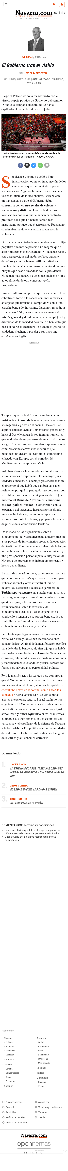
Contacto (10, 1107)
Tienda (41, 1117)
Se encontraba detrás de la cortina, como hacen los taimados (32, 690)
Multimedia (42, 1077)
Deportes (41, 1038)
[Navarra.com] (34, 13)
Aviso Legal (44, 1102)
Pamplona (9, 1059)
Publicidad (11, 1112)
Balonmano (43, 1054)
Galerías (42, 1082)
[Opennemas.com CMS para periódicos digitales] (34, 1147)
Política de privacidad (17, 1122)
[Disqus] (33, 889)
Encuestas (11, 1081)
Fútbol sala (43, 1059)
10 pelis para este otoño (26, 803)
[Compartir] (20, 165)
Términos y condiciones (38, 825)
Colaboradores (12, 1073)
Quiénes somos (13, 1102)
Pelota (41, 1050)
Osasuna (8, 1086)
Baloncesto (43, 1046)
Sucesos (10, 1046)
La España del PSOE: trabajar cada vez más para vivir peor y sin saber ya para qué (37, 772)
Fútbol (41, 1042)
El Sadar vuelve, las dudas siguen (33, 789)
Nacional (41, 1068)
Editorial (9, 1069)
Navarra (8, 1038)
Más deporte (44, 1063)
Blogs (8, 1077)
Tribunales (11, 1050)
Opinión (8, 1064)
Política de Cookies (15, 1117)
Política (9, 1042)
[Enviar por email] (47, 165)
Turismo (42, 1112)
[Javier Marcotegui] (34, 37)
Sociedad (10, 1054)
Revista (40, 1072)
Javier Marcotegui (36, 73)
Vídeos (41, 1086)
